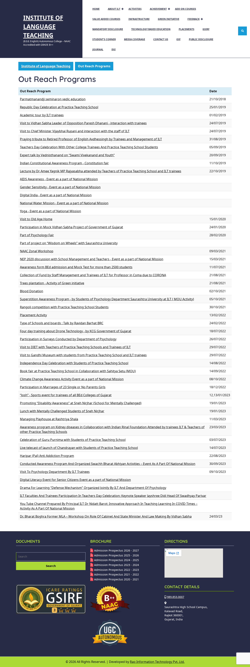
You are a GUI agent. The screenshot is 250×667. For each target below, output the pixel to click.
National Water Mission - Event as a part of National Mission (64, 203)
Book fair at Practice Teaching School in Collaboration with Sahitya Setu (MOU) (78, 371)
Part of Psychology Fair (37, 235)
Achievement (158, 9)
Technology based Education (151, 29)
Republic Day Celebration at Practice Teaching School (59, 107)
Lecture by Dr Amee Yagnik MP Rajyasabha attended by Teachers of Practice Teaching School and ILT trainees (100, 171)
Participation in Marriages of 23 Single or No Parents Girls (62, 387)
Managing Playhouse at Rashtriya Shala (49, 419)
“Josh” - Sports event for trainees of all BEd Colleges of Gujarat (66, 395)
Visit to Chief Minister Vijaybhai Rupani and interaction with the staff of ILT (74, 131)
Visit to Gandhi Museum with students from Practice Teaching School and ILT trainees (83, 355)
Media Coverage (134, 39)
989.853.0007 (175, 597)
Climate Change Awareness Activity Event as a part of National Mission (72, 379)
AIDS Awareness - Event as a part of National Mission (59, 179)
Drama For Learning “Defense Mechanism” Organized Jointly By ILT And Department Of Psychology (93, 488)
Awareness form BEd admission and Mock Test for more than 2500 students (76, 267)
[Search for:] (51, 557)
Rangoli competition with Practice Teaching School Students (64, 307)
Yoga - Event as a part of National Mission (50, 211)
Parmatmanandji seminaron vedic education (53, 99)
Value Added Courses (106, 19)
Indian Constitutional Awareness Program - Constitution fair (64, 163)
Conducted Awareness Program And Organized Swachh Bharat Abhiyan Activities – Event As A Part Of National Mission (107, 464)
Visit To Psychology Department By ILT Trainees (55, 472)
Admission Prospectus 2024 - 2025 (116, 560)
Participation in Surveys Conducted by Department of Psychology (68, 339)
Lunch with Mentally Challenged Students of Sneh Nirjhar (62, 411)
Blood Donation (31, 291)
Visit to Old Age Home (36, 219)
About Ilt (114, 9)
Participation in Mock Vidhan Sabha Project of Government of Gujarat (71, 227)
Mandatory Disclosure (107, 29)
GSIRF (206, 29)
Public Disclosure (201, 39)
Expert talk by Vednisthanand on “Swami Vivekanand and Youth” (67, 155)
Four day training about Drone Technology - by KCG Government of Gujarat (75, 331)
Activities (135, 9)
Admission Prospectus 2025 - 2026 (116, 555)
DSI (114, 49)
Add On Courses (185, 9)
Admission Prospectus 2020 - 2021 (116, 579)
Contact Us (160, 39)
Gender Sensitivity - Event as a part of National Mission (60, 187)
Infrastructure (139, 19)
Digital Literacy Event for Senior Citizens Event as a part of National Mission (75, 480)
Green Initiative (168, 19)
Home (96, 9)
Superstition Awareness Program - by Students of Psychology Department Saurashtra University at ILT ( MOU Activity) (107, 299)
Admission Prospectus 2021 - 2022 (116, 574)
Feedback (194, 19)
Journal (97, 49)
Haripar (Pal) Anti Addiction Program (47, 456)
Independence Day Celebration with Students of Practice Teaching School (74, 363)
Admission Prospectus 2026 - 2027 (116, 550)
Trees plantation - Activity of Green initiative (52, 283)
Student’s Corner (104, 39)
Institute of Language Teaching (43, 26)
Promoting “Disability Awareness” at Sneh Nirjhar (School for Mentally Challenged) (80, 403)
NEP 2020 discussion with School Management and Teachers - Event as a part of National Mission (91, 259)
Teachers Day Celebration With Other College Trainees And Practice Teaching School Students (89, 147)
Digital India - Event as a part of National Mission (56, 195)
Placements (186, 29)
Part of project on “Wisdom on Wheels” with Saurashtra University (69, 243)
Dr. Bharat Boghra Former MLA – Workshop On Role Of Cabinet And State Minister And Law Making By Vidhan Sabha (106, 516)
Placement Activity (33, 315)
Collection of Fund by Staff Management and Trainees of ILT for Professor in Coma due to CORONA (93, 275)
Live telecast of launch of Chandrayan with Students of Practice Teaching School (79, 448)
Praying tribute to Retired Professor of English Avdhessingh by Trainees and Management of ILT (91, 139)
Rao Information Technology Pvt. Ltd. (157, 662)
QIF (178, 39)
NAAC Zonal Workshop (36, 251)
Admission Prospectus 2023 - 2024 (116, 565)
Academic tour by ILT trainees (42, 115)
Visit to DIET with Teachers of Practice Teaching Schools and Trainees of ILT (75, 347)
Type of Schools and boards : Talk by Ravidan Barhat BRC (61, 323)
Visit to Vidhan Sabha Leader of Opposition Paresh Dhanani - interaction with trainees (83, 123)
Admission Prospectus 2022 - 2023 (116, 570)
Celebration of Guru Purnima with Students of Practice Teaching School (73, 440)
